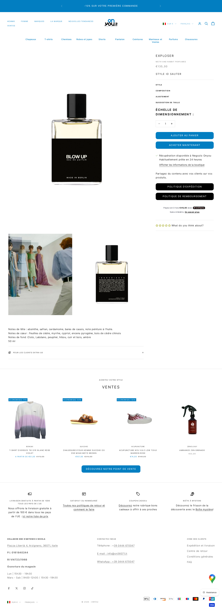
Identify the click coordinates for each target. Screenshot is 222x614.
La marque (56, 21)
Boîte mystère (204, 509)
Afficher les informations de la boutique (181, 164)
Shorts (102, 39)
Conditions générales (200, 556)
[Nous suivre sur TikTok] (32, 588)
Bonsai (29, 446)
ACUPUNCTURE (138, 446)
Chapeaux (31, 39)
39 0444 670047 (124, 545)
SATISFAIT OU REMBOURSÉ (83, 501)
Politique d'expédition (184, 186)
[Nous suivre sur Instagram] (24, 588)
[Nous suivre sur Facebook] (8, 588)
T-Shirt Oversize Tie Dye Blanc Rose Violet (29, 451)
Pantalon (120, 39)
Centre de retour (197, 550)
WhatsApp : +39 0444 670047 (116, 561)
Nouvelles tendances (81, 21)
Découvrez (125, 505)
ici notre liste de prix (35, 516)
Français (185, 24)
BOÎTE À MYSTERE (192, 501)
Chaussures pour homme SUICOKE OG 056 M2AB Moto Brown (84, 451)
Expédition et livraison (201, 545)
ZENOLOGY (192, 446)
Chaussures (191, 39)
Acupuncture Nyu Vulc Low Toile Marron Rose (138, 451)
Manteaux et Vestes (155, 40)
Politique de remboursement (185, 196)
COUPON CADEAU (138, 501)
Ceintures (138, 39)
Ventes (11, 26)
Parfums (173, 39)
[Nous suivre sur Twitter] (16, 588)
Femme (24, 21)
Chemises (66, 39)
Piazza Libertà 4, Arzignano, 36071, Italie (32, 545)
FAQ (189, 562)
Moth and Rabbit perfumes (171, 62)
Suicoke (84, 446)
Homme (11, 21)
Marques (39, 21)
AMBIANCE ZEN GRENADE (192, 450)
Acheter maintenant (184, 145)
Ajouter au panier (185, 135)
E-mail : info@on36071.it (112, 553)
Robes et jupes (84, 39)
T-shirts (49, 39)
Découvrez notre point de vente (111, 468)
